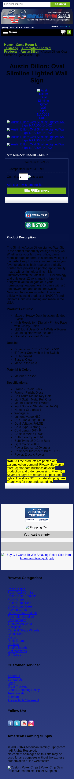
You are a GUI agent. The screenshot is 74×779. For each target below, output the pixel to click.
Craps (12, 637)
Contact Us (15, 679)
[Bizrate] (67, 523)
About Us (14, 676)
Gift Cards (14, 654)
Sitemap (13, 696)
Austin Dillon (30, 51)
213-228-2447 (28, 27)
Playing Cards (17, 609)
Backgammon (17, 620)
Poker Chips (16, 599)
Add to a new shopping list (24, 184)
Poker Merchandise (21, 616)
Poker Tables (16, 589)
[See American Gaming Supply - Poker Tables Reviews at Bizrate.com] (37, 515)
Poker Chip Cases (20, 606)
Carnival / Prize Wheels (23, 630)
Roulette (13, 644)
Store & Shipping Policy (24, 690)
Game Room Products (22, 613)
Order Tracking (18, 686)
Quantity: (13, 176)
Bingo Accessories (20, 623)
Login (11, 683)
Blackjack (14, 627)
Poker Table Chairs (20, 592)
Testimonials (16, 693)
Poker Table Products (22, 596)
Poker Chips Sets (19, 602)
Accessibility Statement (23, 700)
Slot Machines (17, 651)
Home (8, 44)
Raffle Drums (16, 640)
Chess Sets (15, 633)
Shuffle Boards (18, 647)
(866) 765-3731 (10, 27)
